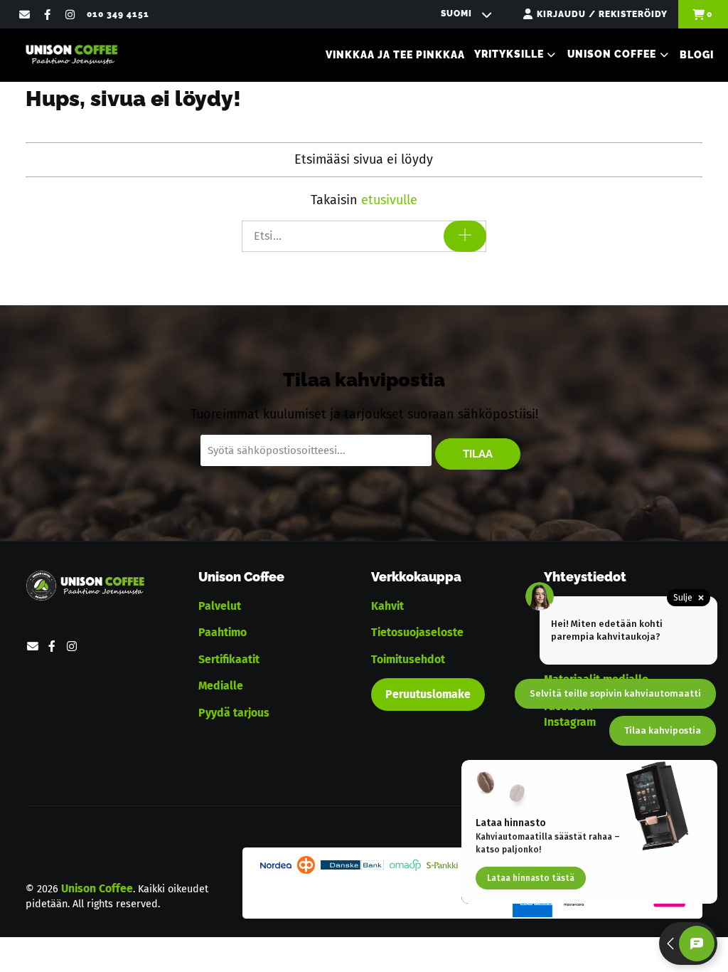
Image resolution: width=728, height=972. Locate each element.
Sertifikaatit (228, 659)
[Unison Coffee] (71, 55)
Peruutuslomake (428, 694)
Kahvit (387, 606)
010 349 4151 (118, 14)
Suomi (458, 14)
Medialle (220, 685)
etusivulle (389, 200)
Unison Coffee (97, 888)
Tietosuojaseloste (417, 632)
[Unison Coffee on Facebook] (47, 14)
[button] (516, 55)
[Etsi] (465, 236)
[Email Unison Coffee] (24, 14)
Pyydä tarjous (233, 712)
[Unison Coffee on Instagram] (70, 14)
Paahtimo (222, 632)
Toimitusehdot (408, 659)
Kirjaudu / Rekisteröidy (602, 14)
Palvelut (219, 606)
